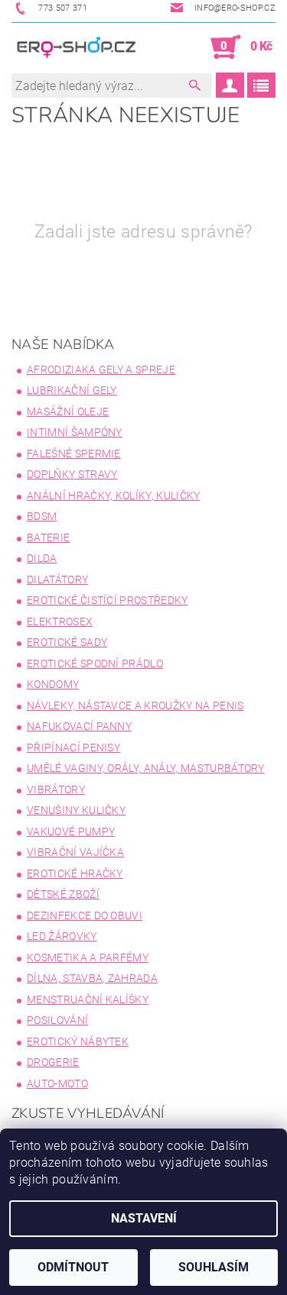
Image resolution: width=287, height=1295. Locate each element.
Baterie (48, 537)
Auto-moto (57, 1083)
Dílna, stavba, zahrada (92, 978)
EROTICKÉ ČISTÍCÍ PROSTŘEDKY (107, 600)
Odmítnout (73, 1267)
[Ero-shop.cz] (77, 47)
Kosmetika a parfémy (87, 957)
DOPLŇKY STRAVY (72, 474)
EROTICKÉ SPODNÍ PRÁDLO (95, 663)
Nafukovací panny (79, 726)
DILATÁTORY (57, 579)
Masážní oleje (68, 411)
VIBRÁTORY (56, 789)
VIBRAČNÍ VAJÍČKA (75, 852)
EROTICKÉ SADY (67, 642)
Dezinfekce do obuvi (84, 915)
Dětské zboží (63, 894)
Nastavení (144, 1218)
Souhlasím (213, 1267)
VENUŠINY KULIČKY (76, 810)
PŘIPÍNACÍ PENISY (73, 747)
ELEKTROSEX (60, 621)
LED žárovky (62, 936)
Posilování (57, 1020)
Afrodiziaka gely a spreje (101, 369)
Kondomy (53, 684)
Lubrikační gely (72, 390)
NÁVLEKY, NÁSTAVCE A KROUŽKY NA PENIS (135, 705)
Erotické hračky (75, 873)
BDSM (42, 516)
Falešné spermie (74, 453)
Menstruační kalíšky (87, 999)
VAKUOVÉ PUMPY (71, 831)
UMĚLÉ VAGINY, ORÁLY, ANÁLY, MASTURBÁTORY (146, 768)
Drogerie (53, 1062)
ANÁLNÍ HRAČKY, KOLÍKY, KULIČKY (114, 495)
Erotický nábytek (78, 1041)
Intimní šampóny (74, 432)
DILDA (42, 558)
